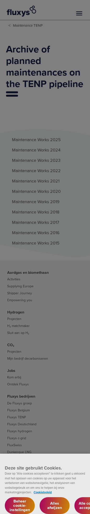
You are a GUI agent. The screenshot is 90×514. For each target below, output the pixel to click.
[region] (45, 484)
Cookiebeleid (43, 492)
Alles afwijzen (54, 505)
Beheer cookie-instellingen (20, 505)
